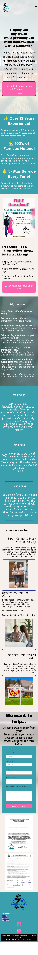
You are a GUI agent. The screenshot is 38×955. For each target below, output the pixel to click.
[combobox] (19, 781)
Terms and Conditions (13, 939)
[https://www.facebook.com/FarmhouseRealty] (19, 924)
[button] (36, 7)
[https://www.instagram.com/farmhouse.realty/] (19, 930)
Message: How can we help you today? (19, 788)
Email (8, 769)
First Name (10, 753)
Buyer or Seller (10, 777)
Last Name (9, 761)
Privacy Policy (27, 939)
